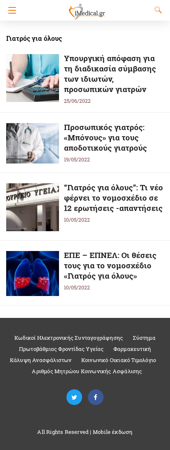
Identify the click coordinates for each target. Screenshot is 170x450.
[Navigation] (10, 10)
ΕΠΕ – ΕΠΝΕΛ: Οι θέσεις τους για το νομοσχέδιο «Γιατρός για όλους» (110, 265)
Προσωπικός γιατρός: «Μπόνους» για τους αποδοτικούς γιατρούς (105, 137)
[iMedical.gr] (86, 8)
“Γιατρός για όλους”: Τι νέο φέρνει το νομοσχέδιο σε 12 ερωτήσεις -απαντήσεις (113, 197)
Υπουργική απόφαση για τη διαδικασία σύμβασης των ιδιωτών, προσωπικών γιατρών (110, 73)
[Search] (156, 10)
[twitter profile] (74, 397)
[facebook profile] (96, 397)
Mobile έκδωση (113, 432)
